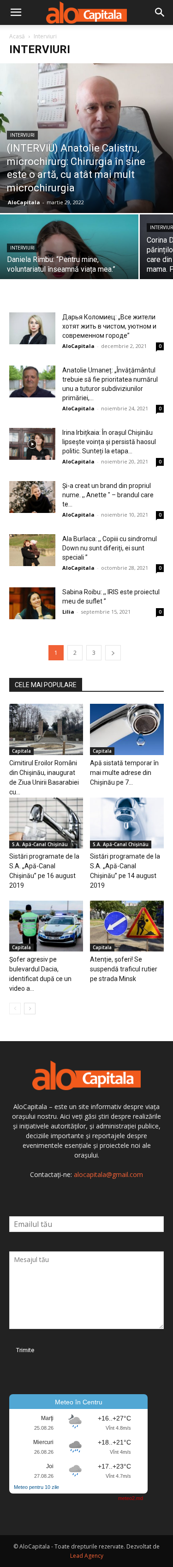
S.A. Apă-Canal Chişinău (40, 844)
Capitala (21, 751)
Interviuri (22, 135)
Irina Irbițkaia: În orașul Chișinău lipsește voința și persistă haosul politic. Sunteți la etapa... (109, 442)
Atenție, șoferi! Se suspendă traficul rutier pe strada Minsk (123, 969)
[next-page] (113, 652)
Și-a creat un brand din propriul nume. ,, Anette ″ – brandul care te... (108, 495)
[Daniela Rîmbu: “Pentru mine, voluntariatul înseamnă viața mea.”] (69, 248)
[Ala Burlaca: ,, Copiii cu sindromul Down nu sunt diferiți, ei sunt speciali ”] (32, 550)
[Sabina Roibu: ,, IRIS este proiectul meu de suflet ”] (32, 603)
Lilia (68, 611)
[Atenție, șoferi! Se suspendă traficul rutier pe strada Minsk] (127, 926)
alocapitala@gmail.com (108, 1174)
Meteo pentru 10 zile (36, 1487)
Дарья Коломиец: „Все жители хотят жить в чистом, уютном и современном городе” (109, 326)
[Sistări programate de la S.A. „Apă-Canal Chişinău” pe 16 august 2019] (46, 823)
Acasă (17, 36)
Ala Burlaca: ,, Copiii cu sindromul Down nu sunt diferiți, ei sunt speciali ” (109, 548)
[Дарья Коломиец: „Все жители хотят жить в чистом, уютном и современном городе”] (32, 328)
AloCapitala (24, 202)
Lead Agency (86, 1556)
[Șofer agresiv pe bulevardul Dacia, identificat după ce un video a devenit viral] (46, 926)
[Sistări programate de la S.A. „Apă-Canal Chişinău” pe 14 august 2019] (127, 823)
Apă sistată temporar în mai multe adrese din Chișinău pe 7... (124, 772)
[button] (15, 12)
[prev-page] (15, 1008)
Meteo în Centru (78, 1402)
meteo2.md (130, 1498)
